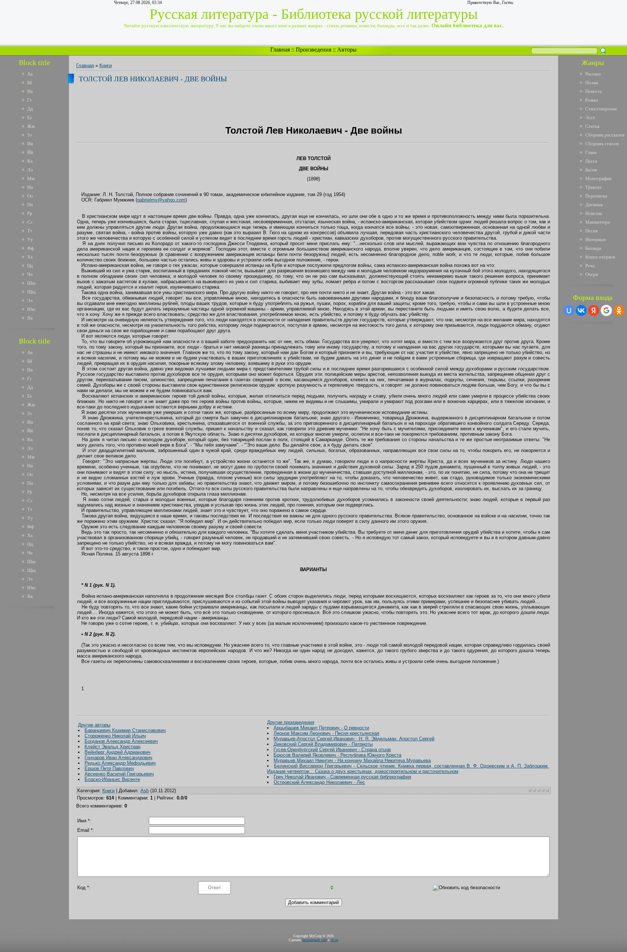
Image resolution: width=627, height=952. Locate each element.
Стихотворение (601, 108)
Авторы (347, 49)
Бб (29, 82)
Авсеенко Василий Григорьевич (119, 774)
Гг (29, 100)
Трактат (593, 187)
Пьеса (591, 161)
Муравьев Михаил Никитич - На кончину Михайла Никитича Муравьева (352, 760)
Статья (592, 126)
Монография (598, 178)
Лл (30, 169)
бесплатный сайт (314, 940)
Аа (30, 74)
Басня (591, 169)
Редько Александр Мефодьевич (120, 763)
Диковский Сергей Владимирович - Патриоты (323, 744)
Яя (30, 318)
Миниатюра (597, 222)
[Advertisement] (40, 722)
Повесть (593, 91)
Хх (30, 257)
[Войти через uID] (569, 310)
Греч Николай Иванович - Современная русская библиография (342, 777)
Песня (591, 230)
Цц (30, 265)
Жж (31, 126)
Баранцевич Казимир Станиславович (125, 730)
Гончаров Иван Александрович (118, 757)
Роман (591, 100)
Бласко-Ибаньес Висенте (112, 779)
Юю (31, 309)
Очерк (591, 274)
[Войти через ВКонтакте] (581, 310)
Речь (590, 265)
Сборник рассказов (604, 135)
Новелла (593, 213)
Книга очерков (600, 257)
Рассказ (593, 74)
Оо (30, 196)
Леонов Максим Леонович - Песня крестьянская (326, 733)
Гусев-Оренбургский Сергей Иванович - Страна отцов (332, 749)
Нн (30, 187)
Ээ (30, 300)
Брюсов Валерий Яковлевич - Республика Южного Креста (337, 755)
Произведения (313, 49)
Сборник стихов (602, 143)
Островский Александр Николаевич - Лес (319, 782)
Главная (280, 49)
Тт (29, 230)
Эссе (590, 117)
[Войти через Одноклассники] (619, 310)
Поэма (591, 82)
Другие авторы (94, 725)
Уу (30, 239)
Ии (30, 143)
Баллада (593, 248)
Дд (30, 108)
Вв (30, 91)
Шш (31, 283)
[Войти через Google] (606, 310)
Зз (29, 135)
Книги (105, 65)
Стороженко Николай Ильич (115, 736)
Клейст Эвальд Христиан (112, 746)
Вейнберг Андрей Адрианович (118, 752)
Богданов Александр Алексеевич (121, 741)
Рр (29, 213)
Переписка (596, 196)
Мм (30, 178)
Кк (30, 161)
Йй (30, 152)
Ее (29, 117)
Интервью (595, 239)
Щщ (31, 291)
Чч (30, 274)
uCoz (334, 940)
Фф (30, 248)
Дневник (594, 204)
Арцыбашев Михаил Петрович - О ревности (321, 728)
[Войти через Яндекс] (593, 310)
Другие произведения (290, 722)
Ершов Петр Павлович (109, 768)
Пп (30, 204)
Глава (591, 152)
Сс (30, 222)
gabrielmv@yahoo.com (161, 200)
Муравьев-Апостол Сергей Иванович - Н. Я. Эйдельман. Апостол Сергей (354, 738)
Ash (144, 790)
